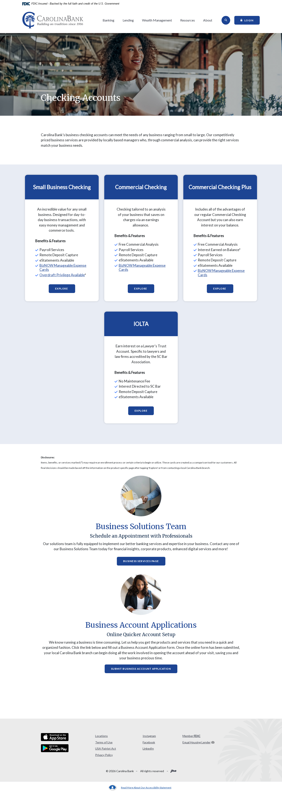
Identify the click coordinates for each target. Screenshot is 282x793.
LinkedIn (148, 748)
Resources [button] (187, 20)
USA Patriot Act (105, 748)
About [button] (207, 20)
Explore (62, 288)
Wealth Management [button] (157, 20)
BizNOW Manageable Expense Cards (62, 267)
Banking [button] (108, 20)
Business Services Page (141, 561)
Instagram (149, 736)
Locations (101, 736)
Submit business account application (141, 668)
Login (252, 20)
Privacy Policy (104, 755)
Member (191, 736)
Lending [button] (128, 20)
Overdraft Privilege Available (62, 275)
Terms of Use (104, 742)
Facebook (149, 742)
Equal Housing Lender (196, 742)
